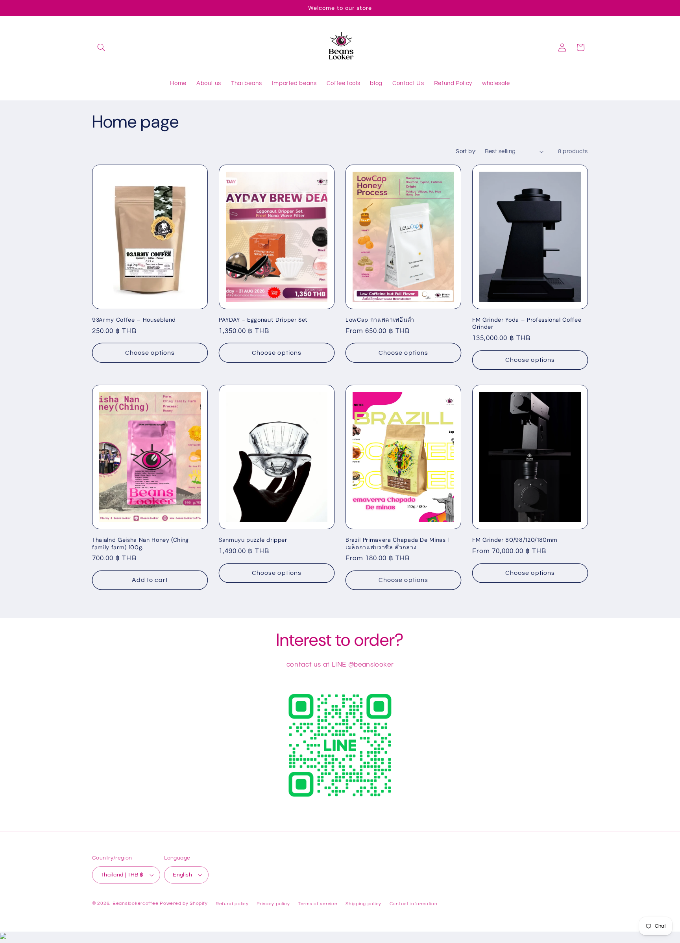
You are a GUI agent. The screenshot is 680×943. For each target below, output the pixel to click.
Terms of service (318, 904)
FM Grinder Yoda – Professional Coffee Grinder (526, 323)
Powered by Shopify (183, 903)
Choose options (150, 353)
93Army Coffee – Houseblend (134, 319)
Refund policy (232, 904)
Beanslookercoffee (136, 903)
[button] (101, 47)
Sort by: (466, 151)
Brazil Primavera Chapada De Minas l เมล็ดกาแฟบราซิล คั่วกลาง (397, 543)
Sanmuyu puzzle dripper (253, 539)
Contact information (414, 904)
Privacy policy (273, 904)
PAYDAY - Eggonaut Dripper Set (263, 319)
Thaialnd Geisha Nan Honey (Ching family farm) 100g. (140, 543)
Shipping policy (363, 904)
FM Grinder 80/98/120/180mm (515, 539)
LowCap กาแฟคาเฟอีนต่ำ (380, 319)
